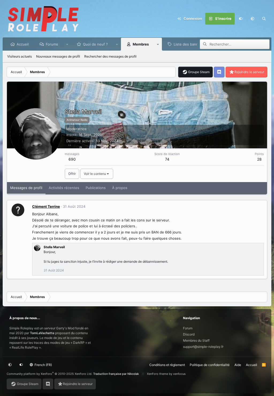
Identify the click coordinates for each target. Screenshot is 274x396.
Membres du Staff (196, 340)
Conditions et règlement (167, 365)
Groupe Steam (199, 72)
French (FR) (43, 365)
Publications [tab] (96, 188)
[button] (252, 19)
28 (259, 159)
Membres (141, 44)
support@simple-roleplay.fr (203, 347)
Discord (189, 334)
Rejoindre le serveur (249, 72)
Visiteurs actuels (19, 56)
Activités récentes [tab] (64, 188)
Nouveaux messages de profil (58, 56)
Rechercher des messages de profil (110, 56)
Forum (187, 328)
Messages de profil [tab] (26, 188)
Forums (52, 44)
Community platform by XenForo (49, 374)
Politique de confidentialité (210, 365)
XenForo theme (157, 374)
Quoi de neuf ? (95, 44)
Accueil (23, 44)
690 (72, 159)
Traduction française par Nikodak (116, 374)
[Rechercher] (264, 19)
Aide (237, 365)
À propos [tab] (119, 188)
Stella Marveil (54, 247)
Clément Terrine (46, 206)
